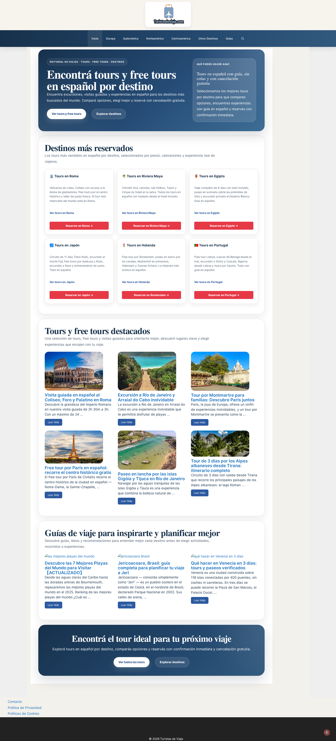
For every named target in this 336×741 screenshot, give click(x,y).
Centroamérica (181, 38)
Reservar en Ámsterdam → (151, 295)
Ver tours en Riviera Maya (139, 212)
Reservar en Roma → (79, 225)
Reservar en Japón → (79, 295)
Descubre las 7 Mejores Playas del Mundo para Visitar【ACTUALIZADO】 (76, 568)
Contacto (15, 702)
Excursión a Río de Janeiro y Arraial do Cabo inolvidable (146, 397)
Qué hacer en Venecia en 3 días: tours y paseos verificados (223, 565)
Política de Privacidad (25, 708)
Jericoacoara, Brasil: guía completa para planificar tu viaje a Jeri (151, 568)
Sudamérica (130, 38)
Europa (110, 38)
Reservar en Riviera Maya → (151, 225)
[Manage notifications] (327, 732)
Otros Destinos (208, 38)
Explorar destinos (108, 114)
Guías (229, 38)
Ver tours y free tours (66, 114)
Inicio (95, 38)
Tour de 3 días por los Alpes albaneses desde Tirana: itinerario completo (219, 465)
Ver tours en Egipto (207, 212)
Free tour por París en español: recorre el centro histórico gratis (78, 470)
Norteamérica (155, 38)
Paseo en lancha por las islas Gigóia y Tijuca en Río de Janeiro (151, 476)
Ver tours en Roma (62, 212)
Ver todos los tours (131, 662)
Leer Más (53, 422)
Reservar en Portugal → (223, 295)
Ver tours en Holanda (136, 282)
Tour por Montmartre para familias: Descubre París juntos (223, 397)
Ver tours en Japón (62, 282)
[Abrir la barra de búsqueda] (242, 38)
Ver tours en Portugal (208, 282)
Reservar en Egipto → (224, 225)
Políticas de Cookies (23, 714)
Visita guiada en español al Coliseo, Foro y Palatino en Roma (78, 397)
